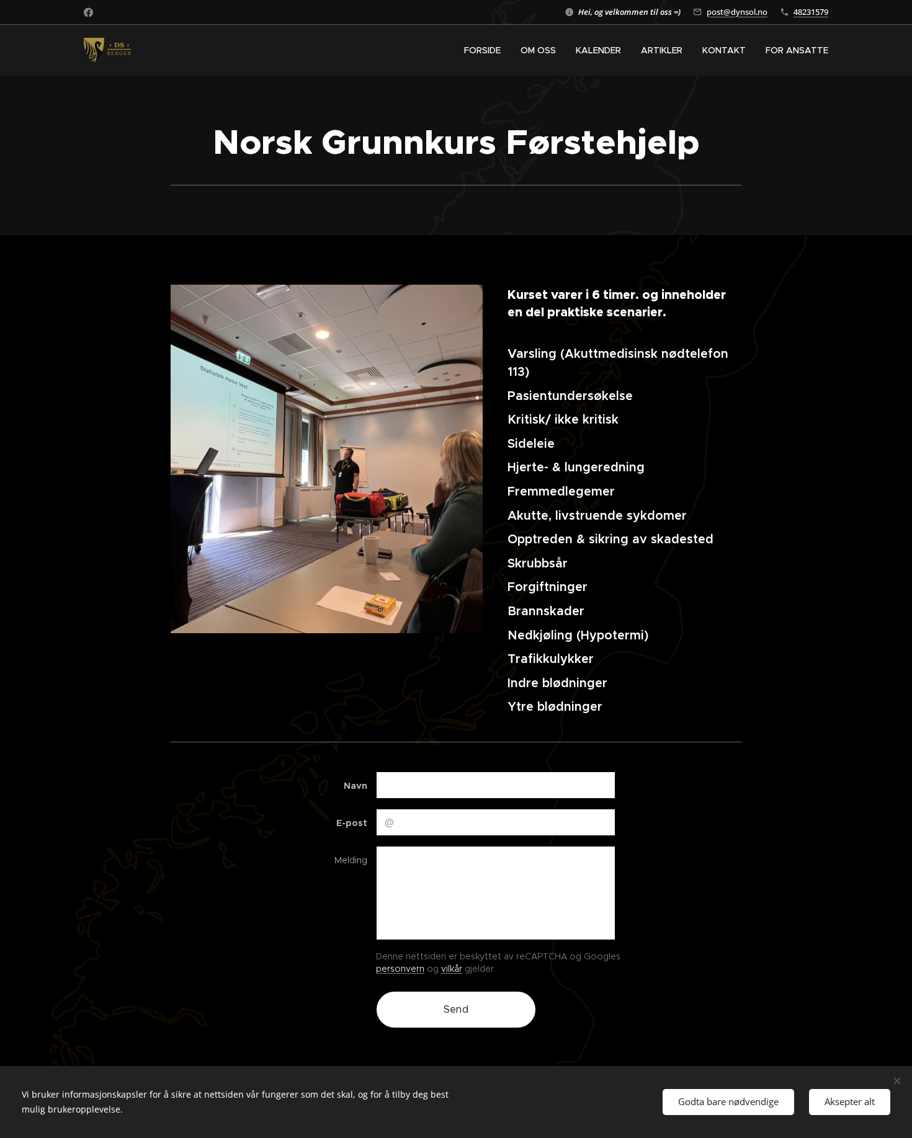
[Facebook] (88, 12)
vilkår (451, 968)
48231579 (811, 11)
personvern (400, 968)
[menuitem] (486, 50)
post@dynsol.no (737, 11)
